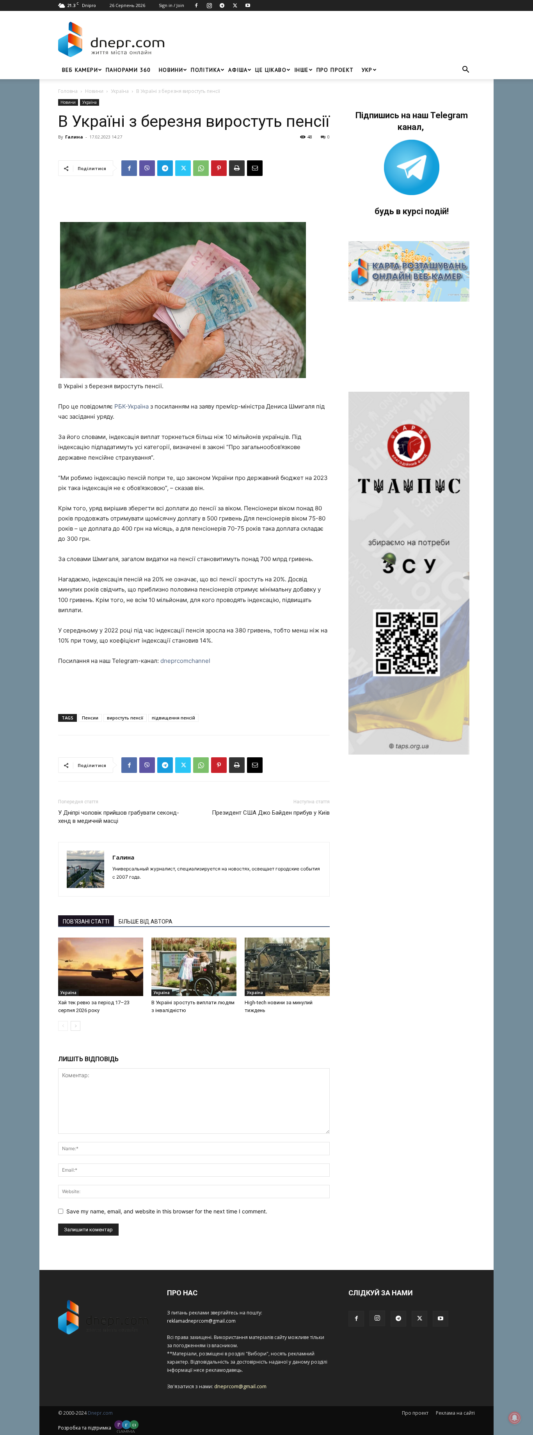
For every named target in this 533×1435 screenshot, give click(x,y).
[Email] (255, 168)
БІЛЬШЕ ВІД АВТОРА (145, 921)
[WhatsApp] (201, 168)
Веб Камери (80, 69)
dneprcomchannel (185, 660)
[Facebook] (196, 5)
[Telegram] (222, 5)
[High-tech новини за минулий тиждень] (287, 967)
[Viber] (147, 168)
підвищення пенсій (173, 718)
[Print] (237, 168)
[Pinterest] (219, 168)
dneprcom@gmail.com (240, 1386)
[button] (465, 70)
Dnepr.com (100, 1413)
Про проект (335, 69)
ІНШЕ (301, 69)
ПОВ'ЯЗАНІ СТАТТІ (86, 921)
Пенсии (90, 718)
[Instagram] (209, 5)
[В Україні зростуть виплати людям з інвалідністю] (193, 967)
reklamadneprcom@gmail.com (201, 1321)
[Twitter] (235, 5)
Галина (74, 137)
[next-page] (75, 1026)
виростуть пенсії (125, 718)
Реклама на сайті (455, 1413)
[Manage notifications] (514, 1418)
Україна (120, 91)
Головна (68, 91)
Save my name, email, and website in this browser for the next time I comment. (166, 1211)
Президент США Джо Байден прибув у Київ (271, 812)
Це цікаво (270, 69)
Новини (171, 69)
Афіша (237, 69)
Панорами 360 (128, 69)
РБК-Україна (132, 406)
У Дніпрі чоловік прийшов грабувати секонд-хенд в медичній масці (118, 816)
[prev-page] (63, 1026)
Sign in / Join (171, 5)
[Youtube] (248, 5)
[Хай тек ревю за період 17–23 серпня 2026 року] (100, 967)
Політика (205, 69)
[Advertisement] (322, 39)
